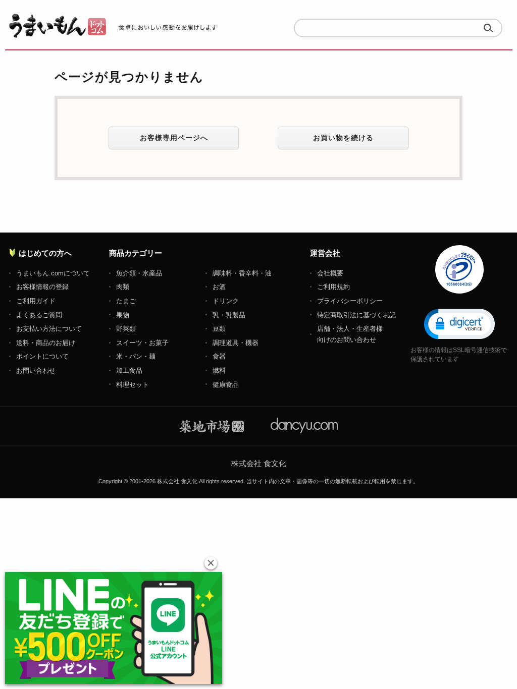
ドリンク (226, 301)
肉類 (122, 287)
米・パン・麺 (136, 356)
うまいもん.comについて (53, 273)
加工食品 (129, 370)
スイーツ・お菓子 (142, 343)
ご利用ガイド (36, 301)
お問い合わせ (36, 370)
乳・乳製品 (229, 315)
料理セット (132, 384)
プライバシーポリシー (350, 301)
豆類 (219, 328)
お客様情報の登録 (42, 287)
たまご (126, 301)
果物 (122, 315)
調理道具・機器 (235, 343)
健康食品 (226, 384)
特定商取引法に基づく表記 (356, 315)
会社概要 (330, 273)
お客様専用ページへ (174, 138)
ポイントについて (42, 356)
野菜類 (126, 328)
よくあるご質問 (39, 315)
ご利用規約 (333, 287)
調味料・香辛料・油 (242, 273)
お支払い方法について (49, 328)
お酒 (219, 287)
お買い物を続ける (343, 138)
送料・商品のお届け (45, 343)
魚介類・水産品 (139, 273)
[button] (459, 323)
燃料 (219, 370)
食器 (219, 356)
